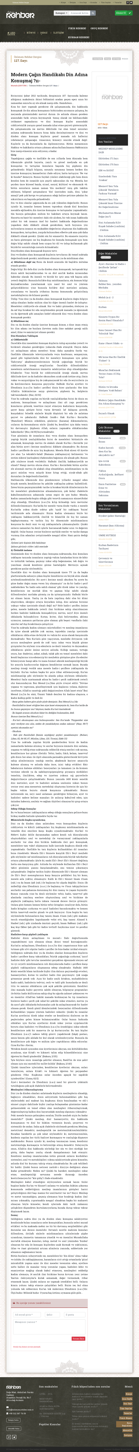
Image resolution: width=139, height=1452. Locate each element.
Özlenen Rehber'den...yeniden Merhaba (110, 284)
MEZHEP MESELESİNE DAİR (111, 150)
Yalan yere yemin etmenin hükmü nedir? (89, 1417)
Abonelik (127, 1430)
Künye (63, 2)
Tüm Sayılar (106, 2)
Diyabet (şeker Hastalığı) (112, 515)
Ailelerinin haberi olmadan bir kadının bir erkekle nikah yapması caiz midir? (90, 1396)
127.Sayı (116, 59)
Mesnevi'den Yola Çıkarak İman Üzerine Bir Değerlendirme (110, 203)
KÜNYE (31, 33)
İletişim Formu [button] (13, 1420)
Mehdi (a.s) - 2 (106, 297)
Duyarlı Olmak (106, 413)
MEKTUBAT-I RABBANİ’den (46, 1400)
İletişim (73, 2)
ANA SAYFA (15, 33)
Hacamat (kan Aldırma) (111, 525)
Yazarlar (118, 2)
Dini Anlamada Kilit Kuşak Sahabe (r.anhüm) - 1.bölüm (112, 240)
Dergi (107, 59)
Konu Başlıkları (127, 1424)
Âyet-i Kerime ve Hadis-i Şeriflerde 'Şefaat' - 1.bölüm (112, 267)
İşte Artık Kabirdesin (104, 463)
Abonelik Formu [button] (13, 1429)
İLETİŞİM (58, 33)
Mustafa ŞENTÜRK (19, 85)
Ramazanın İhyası (105, 440)
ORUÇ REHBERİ (99, 28)
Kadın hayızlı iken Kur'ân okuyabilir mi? (107, 451)
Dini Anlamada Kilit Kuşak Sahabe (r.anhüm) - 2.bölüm (112, 226)
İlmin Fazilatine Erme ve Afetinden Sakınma (107, 490)
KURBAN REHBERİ (78, 37)
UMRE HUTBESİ (107, 535)
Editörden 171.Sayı (109, 158)
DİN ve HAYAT (106, 170)
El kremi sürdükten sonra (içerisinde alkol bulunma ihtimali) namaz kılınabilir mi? (90, 1426)
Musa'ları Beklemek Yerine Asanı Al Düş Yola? (109, 374)
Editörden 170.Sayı (109, 164)
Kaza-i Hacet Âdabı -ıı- (111, 343)
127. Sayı (53, 85)
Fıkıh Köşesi (126, 1418)
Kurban (103, 307)
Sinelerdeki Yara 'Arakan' (108, 178)
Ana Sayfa (98, 59)
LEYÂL (43, 1394)
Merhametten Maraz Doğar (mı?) (110, 214)
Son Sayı (83, 2)
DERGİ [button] (43, 33)
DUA (50, 1394)
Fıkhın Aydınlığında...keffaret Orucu (111, 474)
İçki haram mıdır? (81, 1411)
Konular (93, 2)
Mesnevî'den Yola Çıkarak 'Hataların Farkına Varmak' (109, 190)
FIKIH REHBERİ (77, 28)
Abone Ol (121, 12)
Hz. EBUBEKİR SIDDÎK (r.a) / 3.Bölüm (52, 1415)
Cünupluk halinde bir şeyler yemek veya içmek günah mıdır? (90, 1405)
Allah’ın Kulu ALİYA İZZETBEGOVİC (50, 1407)
